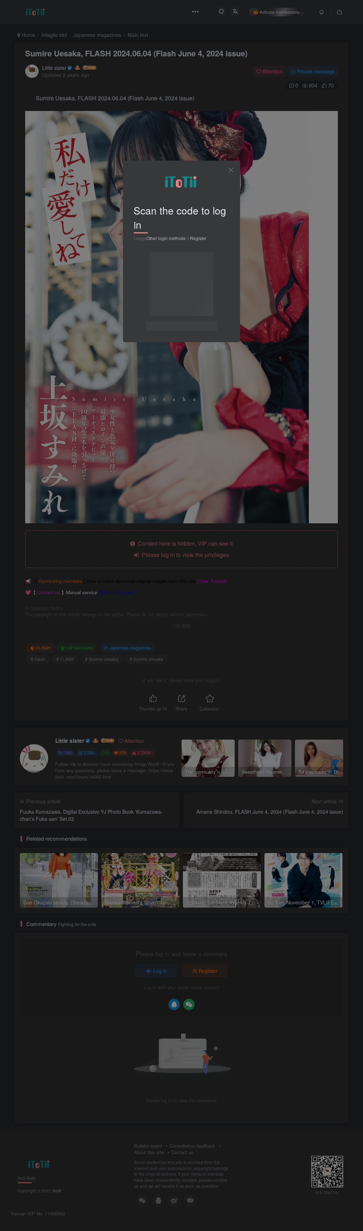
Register (198, 238)
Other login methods (165, 238)
